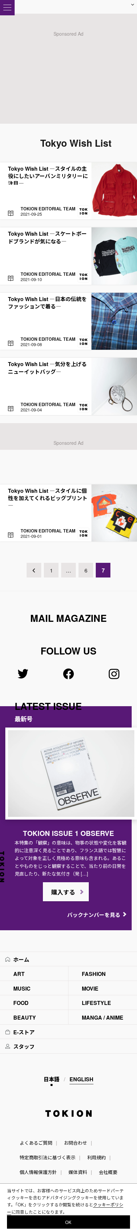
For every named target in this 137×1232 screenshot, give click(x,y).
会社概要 (108, 1172)
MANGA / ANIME (102, 1017)
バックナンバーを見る (93, 915)
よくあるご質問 (36, 1142)
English (81, 1079)
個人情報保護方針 (38, 1172)
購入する (63, 892)
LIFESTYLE (96, 1003)
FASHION (94, 974)
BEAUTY (24, 1017)
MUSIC (22, 988)
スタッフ (24, 1046)
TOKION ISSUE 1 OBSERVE (68, 833)
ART (19, 974)
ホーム (21, 959)
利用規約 (96, 1157)
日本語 (52, 1079)
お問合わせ (75, 1142)
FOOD (21, 1003)
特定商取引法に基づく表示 (47, 1157)
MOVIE (90, 988)
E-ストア (24, 1032)
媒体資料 (77, 1172)
